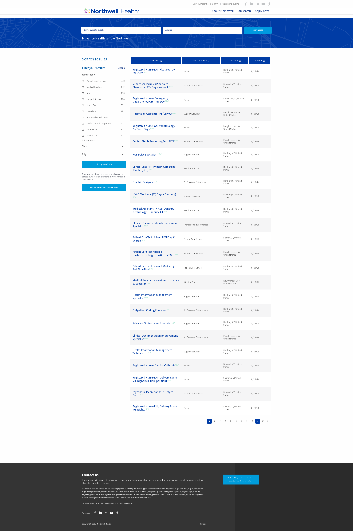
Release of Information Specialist (152, 323)
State (85, 146)
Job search (244, 11)
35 (268, 421)
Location (233, 61)
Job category (89, 75)
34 (263, 421)
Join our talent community (205, 4)
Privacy (203, 524)
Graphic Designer (143, 182)
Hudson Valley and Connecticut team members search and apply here (241, 479)
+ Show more (88, 140)
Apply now (262, 11)
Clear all (121, 68)
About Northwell (223, 11)
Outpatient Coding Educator (149, 310)
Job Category (200, 61)
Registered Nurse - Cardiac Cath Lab (154, 365)
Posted (258, 61)
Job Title (154, 61)
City (84, 154)
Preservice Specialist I (145, 154)
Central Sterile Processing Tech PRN (153, 141)
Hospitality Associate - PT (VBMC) (152, 114)
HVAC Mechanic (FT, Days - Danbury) (154, 194)
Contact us (90, 475)
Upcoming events (230, 4)
